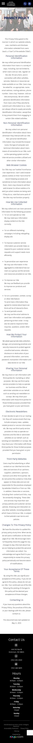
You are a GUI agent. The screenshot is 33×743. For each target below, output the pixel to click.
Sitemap (16, 731)
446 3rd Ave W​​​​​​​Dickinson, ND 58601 (16, 650)
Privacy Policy (25, 728)
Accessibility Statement (11, 728)
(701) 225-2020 (16, 660)
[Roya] (16, 737)
